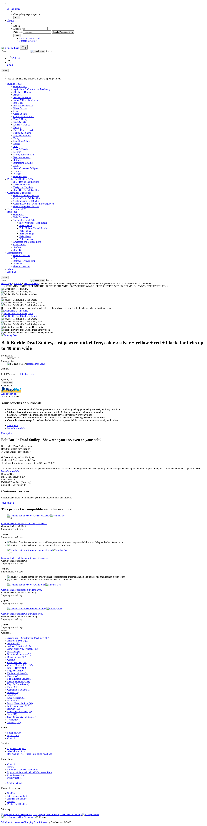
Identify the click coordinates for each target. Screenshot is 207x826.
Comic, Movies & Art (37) (20, 665)
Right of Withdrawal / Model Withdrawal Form (29, 772)
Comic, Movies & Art (23, 116)
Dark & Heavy (20, 119)
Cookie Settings (14, 783)
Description (12, 425)
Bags (15, 258)
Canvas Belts (19, 244)
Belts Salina (25, 231)
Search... (49, 51)
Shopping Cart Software (35, 822)
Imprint (10, 767)
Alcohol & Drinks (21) (18, 640)
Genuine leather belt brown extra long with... (22, 613)
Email (16, 28)
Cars (15, 111)
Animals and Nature (17, 798)
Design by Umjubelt (23, 187)
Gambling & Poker (22, 141)
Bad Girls (18, 103)
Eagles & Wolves (21, 124)
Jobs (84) (11, 695)
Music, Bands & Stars (23, 154)
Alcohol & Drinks (22, 92)
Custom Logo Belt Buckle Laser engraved (33, 203)
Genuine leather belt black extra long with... (22, 590)
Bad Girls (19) (14, 651)
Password (18, 32)
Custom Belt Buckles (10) (19, 192)
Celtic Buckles (20, 113)
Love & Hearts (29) (16, 698)
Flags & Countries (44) (18, 684)
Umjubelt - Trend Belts (24, 220)
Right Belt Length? (16, 748)
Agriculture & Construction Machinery (31, 89)
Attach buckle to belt (17, 751)
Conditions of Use (16, 775)
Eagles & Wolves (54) (17, 673)
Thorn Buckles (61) (16, 209)
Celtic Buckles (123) (17, 662)
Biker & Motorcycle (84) (19, 654)
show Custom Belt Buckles (26, 195)
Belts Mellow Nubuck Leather (33, 228)
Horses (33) (12, 692)
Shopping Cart (14, 732)
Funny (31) (12, 687)
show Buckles (20, 86)
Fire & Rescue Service (24, 130)
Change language (22, 14)
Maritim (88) (13, 700)
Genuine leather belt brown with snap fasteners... (24, 558)
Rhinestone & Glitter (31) (19, 711)
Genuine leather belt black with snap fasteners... (24, 523)
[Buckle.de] (10, 48)
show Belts (18, 214)
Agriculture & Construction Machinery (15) (28, 638)
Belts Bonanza (26, 239)
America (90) (13, 643)
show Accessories (21, 255)
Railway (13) (13, 708)
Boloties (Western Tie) (24, 261)
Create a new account (29, 38)
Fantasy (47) (13, 676)
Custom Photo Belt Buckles (26, 198)
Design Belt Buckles (17, 804)
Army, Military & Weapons (26, 100)
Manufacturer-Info (16, 428)
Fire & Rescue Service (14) (20, 679)
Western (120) (14, 722)
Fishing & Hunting (22, 133)
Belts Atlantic (25, 225)
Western (17, 173)
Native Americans (21, 157)
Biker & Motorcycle (23, 105)
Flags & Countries (22, 135)
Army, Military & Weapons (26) (22, 649)
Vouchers (17, 263)
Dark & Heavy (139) (17, 668)
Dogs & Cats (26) (15, 670)
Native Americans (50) (18, 706)
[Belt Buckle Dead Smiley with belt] (19, 316)
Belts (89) (12, 212)
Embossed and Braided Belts (27, 242)
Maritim (17, 152)
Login (10, 20)
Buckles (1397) (14, 83)
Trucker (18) (13, 719)
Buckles (11, 793)
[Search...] (37, 51)
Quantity (5, 379)
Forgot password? (28, 41)
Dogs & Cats (19, 122)
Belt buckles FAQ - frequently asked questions (29, 754)
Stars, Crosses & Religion (25, 168)
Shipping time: (8, 361)
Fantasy (17, 127)
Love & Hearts (20, 149)
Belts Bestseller (20, 217)
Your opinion (7, 502)
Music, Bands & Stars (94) (20, 703)
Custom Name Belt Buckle (26, 201)
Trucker (17, 171)
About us (11, 269)
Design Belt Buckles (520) (20, 179)
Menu (4, 70)
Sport (15, 165)
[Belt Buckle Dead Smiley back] (17, 313)
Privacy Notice (14, 778)
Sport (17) (12, 714)
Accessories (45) (15, 252)
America (17, 94)
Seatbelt (17, 247)
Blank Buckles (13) (16, 657)
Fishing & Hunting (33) (18, 681)
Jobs (15, 146)
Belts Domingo (26, 233)
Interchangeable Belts (17, 796)
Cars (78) (11, 659)
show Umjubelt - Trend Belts (33, 222)
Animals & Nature (22, 97)
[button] (10, 63)
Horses (16, 143)
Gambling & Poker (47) (18, 689)
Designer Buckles (21, 184)
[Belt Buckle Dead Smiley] (14, 310)
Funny (16, 138)
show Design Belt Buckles (26, 182)
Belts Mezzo (25, 236)
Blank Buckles (20, 108)
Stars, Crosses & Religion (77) (21, 717)
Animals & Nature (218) (19, 646)
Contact (11, 738)
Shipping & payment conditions (22, 769)
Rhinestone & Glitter (23, 163)
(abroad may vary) (36, 364)
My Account (13, 735)
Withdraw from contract (12, 822)
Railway (17, 160)
